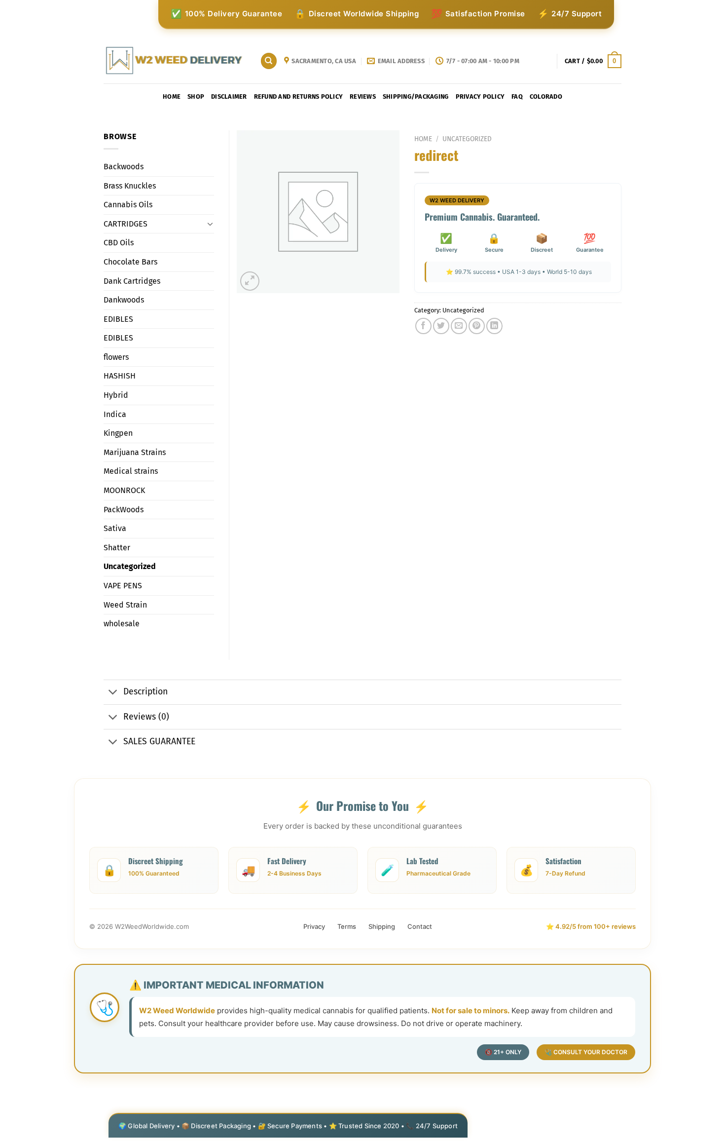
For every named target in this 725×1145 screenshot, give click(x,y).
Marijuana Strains (135, 452)
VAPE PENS (123, 585)
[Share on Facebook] (423, 326)
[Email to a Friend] (459, 326)
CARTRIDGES (125, 224)
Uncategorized (467, 139)
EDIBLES (118, 319)
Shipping (381, 926)
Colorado (546, 96)
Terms (346, 926)
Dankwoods (124, 300)
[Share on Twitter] (441, 326)
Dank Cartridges (132, 281)
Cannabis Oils (128, 204)
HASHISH (120, 376)
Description (145, 692)
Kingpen (118, 433)
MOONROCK (124, 490)
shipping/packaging (416, 96)
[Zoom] (249, 281)
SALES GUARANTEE (159, 741)
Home (172, 96)
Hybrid (116, 395)
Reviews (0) (146, 717)
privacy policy (480, 96)
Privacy (314, 926)
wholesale (122, 623)
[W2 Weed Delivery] (174, 60)
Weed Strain (125, 605)
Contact (419, 926)
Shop (195, 96)
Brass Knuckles (130, 186)
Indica (115, 414)
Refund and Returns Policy (298, 96)
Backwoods (124, 166)
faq (517, 96)
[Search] (269, 61)
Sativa (115, 528)
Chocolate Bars (130, 262)
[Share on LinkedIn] (494, 326)
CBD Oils (119, 242)
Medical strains (131, 471)
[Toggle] (210, 223)
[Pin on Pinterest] (477, 326)
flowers (116, 357)
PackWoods (124, 509)
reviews (363, 96)
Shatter (117, 547)
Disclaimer (229, 96)
